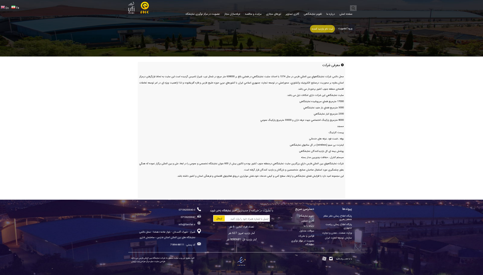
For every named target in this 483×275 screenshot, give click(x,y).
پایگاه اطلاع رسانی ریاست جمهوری (339, 226)
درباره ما (330, 14)
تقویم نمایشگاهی (313, 14)
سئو (152, 261)
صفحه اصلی (345, 14)
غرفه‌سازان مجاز (232, 14)
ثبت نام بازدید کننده (322, 29)
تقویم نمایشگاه (306, 216)
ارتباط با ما (309, 226)
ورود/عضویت (345, 28)
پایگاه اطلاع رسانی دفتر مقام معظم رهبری (338, 217)
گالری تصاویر (292, 14)
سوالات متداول (306, 231)
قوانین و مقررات (306, 236)
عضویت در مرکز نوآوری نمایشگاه (203, 14)
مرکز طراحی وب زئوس (140, 261)
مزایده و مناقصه (253, 14)
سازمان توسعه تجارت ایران (338, 238)
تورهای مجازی (273, 14)
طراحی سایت (159, 261)
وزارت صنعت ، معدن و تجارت (337, 233)
